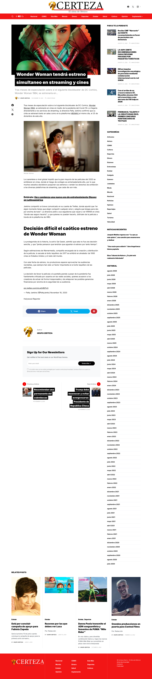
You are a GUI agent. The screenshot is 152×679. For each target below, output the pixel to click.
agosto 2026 (112, 271)
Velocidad (111, 222)
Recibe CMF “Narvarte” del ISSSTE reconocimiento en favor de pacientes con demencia (129, 35)
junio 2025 (111, 330)
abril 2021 (111, 526)
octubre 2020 (112, 551)
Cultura (110, 150)
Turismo (110, 218)
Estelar (109, 171)
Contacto (120, 664)
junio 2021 (111, 517)
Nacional (110, 196)
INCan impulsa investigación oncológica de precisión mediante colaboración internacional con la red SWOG (129, 74)
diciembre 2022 (113, 441)
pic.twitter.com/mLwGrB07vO (36, 288)
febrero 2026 (112, 296)
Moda (109, 188)
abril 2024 (111, 373)
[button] (12, 16)
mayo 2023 (111, 419)
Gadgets (110, 175)
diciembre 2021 (113, 492)
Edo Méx (90, 661)
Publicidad (120, 666)
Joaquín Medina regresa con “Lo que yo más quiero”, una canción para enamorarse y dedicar (123, 237)
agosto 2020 (112, 559)
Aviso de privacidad (123, 662)
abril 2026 (111, 288)
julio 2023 (111, 411)
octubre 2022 (112, 449)
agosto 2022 (112, 458)
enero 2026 (111, 301)
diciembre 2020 (113, 542)
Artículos (110, 137)
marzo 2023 (111, 428)
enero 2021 (111, 538)
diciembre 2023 (113, 390)
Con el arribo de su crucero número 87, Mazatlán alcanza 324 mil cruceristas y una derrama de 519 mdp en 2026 (128, 96)
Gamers (110, 179)
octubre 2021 (112, 500)
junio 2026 (111, 279)
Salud (109, 213)
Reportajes (111, 209)
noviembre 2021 (113, 496)
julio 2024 (111, 360)
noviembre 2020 (113, 547)
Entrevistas (111, 167)
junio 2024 (111, 364)
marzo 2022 (111, 479)
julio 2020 (111, 564)
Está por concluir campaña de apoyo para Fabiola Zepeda (24, 626)
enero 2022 (111, 487)
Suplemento (76, 672)
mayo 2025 (111, 334)
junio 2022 (111, 466)
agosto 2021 (112, 509)
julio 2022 (111, 462)
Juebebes (111, 184)
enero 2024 (111, 385)
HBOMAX (75, 113)
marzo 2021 (111, 530)
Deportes (110, 154)
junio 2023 (111, 415)
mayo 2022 (111, 470)
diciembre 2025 (113, 305)
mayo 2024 (111, 368)
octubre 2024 (112, 347)
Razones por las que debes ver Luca (56, 625)
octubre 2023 (112, 398)
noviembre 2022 (113, 445)
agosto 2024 (112, 356)
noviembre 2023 (113, 394)
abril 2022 (111, 475)
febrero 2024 (112, 381)
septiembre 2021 (113, 504)
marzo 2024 (111, 377)
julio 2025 (111, 326)
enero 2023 (111, 436)
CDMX (109, 145)
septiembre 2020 (113, 555)
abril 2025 (111, 339)
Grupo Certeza (45, 333)
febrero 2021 (112, 534)
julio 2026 (111, 275)
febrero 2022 (112, 483)
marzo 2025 (111, 343)
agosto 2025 (112, 322)
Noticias (110, 201)
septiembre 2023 (113, 402)
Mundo (110, 192)
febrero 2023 (112, 432)
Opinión (59, 672)
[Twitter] (133, 6)
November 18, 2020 (58, 292)
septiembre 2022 (113, 453)
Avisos (109, 141)
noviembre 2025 (113, 309)
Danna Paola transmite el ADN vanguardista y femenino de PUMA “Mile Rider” (92, 627)
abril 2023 (111, 424)
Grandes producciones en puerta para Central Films (126, 625)
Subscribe (85, 363)
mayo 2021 (111, 521)
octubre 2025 (112, 313)
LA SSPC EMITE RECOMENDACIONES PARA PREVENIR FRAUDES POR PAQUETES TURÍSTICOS (128, 54)
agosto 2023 (112, 407)
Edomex (110, 162)
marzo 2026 (111, 292)
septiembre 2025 (113, 317)
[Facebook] (128, 6)
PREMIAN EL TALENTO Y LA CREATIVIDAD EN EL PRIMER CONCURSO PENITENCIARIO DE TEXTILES (128, 116)
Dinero (109, 158)
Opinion (110, 205)
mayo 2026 (111, 284)
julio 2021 (111, 513)
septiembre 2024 (113, 351)
